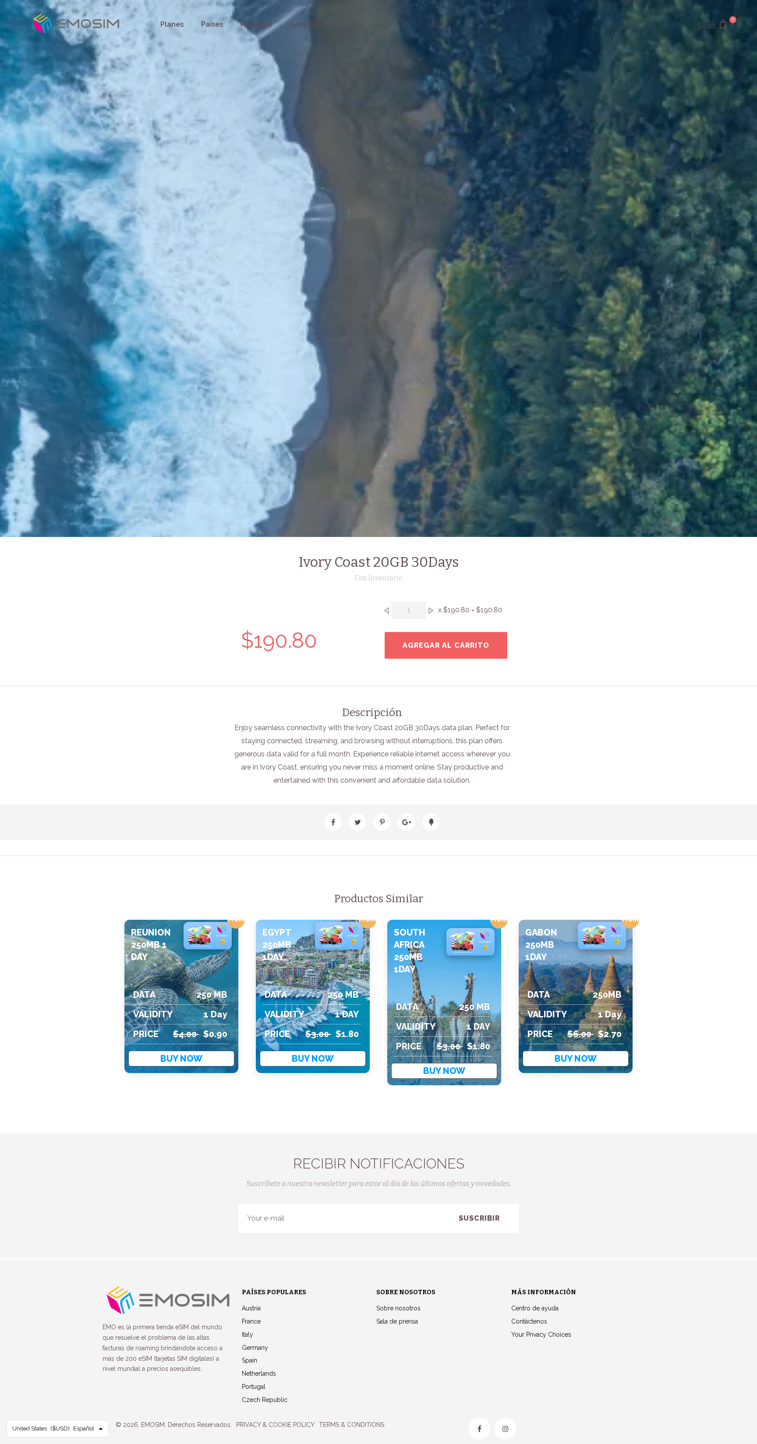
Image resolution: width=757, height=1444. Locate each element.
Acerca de (307, 24)
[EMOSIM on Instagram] (505, 1429)
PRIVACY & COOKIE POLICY (275, 1424)
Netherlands (259, 1373)
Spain (249, 1360)
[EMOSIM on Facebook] (479, 1429)
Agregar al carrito (446, 645)
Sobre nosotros (398, 1308)
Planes (172, 24)
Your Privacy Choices (541, 1334)
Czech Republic (264, 1399)
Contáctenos (529, 1321)
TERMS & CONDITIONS (351, 1424)
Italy (247, 1334)
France (251, 1321)
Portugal (253, 1386)
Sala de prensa (397, 1321)
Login (352, 24)
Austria (251, 1308)
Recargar (256, 24)
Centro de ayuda (535, 1308)
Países (212, 24)
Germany (255, 1347)
